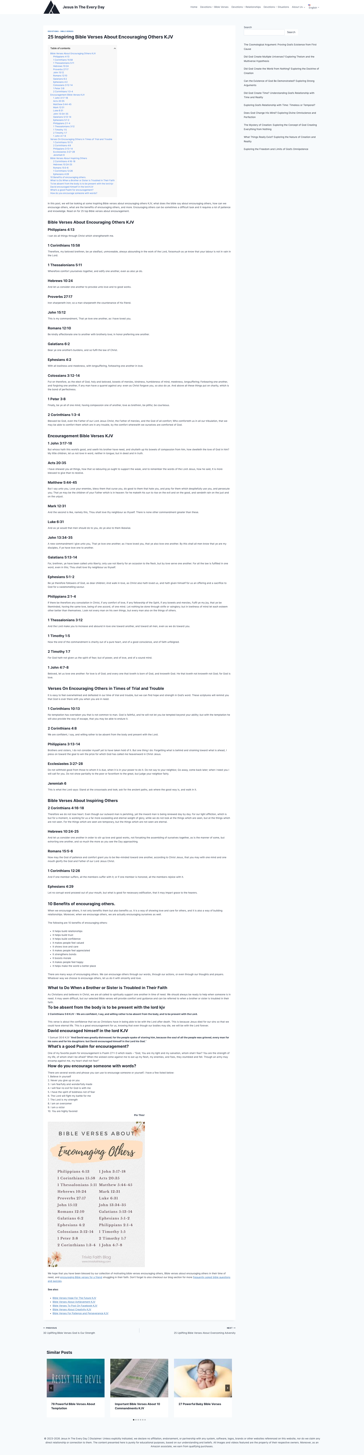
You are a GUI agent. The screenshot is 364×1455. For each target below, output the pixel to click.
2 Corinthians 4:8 (62, 145)
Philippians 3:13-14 (63, 149)
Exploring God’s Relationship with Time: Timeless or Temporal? (279, 105)
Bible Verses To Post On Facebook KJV (75, 1305)
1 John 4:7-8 (59, 136)
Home (194, 7)
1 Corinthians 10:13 (63, 142)
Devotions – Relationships (246, 7)
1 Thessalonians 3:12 (64, 126)
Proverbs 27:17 (61, 69)
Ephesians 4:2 (60, 82)
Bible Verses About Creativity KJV (72, 1309)
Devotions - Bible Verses (60, 31)
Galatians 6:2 (60, 79)
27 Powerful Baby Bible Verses (200, 1404)
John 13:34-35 (60, 114)
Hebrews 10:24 (61, 66)
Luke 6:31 (58, 110)
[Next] (227, 1388)
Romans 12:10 (60, 75)
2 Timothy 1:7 (60, 133)
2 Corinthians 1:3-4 (63, 91)
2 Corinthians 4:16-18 (64, 161)
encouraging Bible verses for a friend (81, 1277)
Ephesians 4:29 (61, 174)
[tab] (133, 1420)
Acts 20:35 (58, 101)
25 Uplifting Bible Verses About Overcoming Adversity (204, 1330)
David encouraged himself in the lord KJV (71, 187)
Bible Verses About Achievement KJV (74, 1301)
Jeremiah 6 (59, 155)
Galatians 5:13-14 (62, 117)
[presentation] (76, 1378)
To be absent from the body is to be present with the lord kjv (81, 183)
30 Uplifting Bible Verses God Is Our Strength (69, 1330)
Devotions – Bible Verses (214, 7)
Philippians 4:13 (61, 56)
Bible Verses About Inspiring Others (68, 158)
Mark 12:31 (58, 107)
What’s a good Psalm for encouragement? (71, 190)
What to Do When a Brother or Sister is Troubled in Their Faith (82, 180)
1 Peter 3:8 (58, 88)
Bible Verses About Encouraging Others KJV (73, 53)
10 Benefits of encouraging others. (68, 177)
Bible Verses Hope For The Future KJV (74, 1298)
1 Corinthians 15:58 (63, 60)
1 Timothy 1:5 (60, 129)
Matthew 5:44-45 (62, 104)
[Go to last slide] (51, 1388)
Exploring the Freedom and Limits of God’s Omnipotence (276, 149)
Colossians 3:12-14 (63, 85)
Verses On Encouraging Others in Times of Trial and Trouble (81, 139)
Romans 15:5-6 (61, 168)
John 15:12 (58, 72)
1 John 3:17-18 (60, 98)
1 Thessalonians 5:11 (63, 63)
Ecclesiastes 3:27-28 (64, 152)
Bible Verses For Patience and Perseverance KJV (80, 1313)
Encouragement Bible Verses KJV (67, 95)
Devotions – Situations (276, 7)
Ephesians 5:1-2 (61, 120)
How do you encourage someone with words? (73, 193)
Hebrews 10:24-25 (62, 164)
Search (248, 27)
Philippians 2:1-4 (61, 123)
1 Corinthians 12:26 (63, 171)
